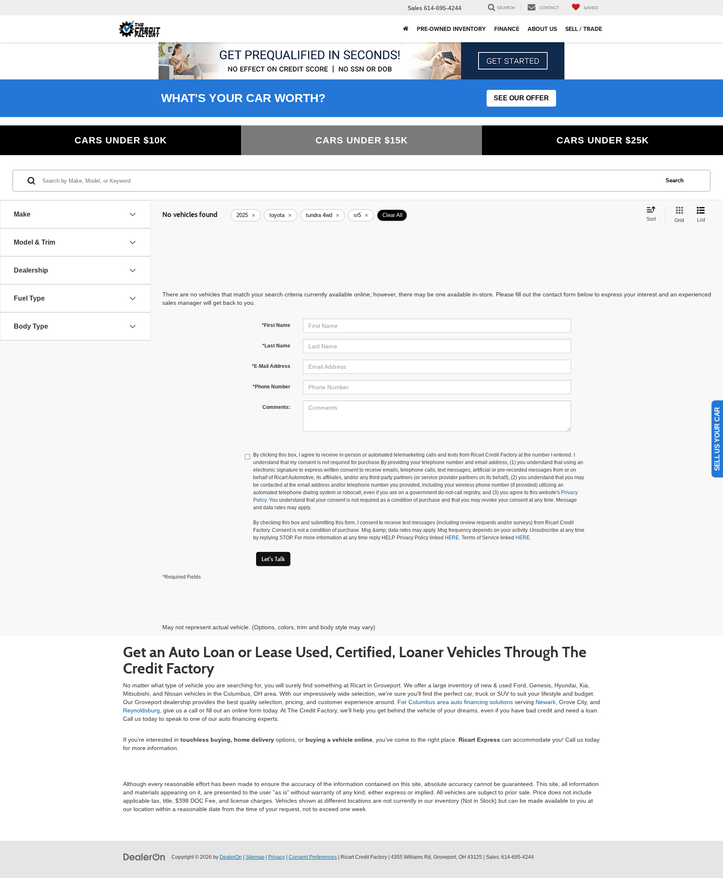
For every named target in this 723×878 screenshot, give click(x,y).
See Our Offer (521, 98)
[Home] (406, 28)
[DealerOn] (144, 856)
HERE (452, 538)
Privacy (276, 857)
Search (675, 180)
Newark (546, 702)
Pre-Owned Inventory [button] (451, 29)
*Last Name (276, 346)
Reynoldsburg (141, 710)
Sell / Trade (583, 29)
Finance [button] (506, 29)
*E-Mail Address (271, 366)
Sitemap (255, 857)
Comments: (276, 407)
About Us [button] (542, 29)
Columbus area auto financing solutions (460, 702)
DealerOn (231, 857)
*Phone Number (271, 387)
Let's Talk (273, 559)
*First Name (276, 325)
